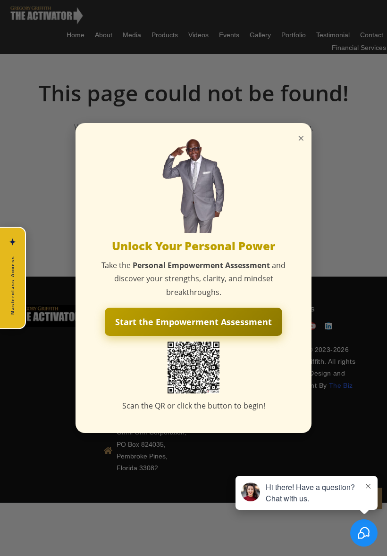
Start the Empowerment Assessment (193, 321)
